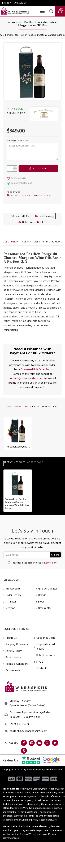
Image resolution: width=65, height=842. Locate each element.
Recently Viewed (15, 462)
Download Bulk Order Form (36, 369)
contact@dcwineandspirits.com (28, 378)
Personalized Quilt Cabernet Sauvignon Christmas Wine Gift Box (18, 447)
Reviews (56, 241)
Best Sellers (50, 406)
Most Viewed (35, 462)
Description (11, 241)
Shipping (45, 241)
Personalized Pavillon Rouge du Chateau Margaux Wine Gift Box (17, 502)
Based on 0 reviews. (19, 195)
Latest (36, 406)
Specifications (28, 241)
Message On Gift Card (18, 140)
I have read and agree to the (34, 563)
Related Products (19, 406)
